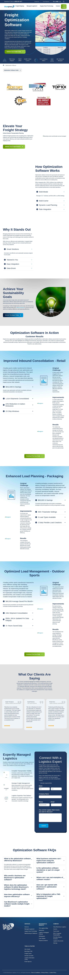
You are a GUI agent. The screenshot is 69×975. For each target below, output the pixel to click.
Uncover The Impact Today (12, 315)
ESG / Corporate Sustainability (57, 934)
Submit (44, 825)
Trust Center (56, 931)
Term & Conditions (35, 972)
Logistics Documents (58, 940)
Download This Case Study (33, 456)
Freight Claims (28, 953)
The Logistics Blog (43, 928)
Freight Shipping (19, 6)
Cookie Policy (53, 972)
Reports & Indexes (43, 940)
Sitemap (55, 943)
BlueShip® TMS (28, 951)
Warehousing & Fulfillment (31, 933)
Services (27, 926)
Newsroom (41, 930)
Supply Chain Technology (46, 6)
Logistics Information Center (29, 958)
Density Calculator (29, 955)
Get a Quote (63, 6)
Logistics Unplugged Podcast (44, 933)
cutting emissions (20, 307)
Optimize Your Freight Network (13, 146)
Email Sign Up (28, 961)
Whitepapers (42, 936)
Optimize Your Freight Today (14, 51)
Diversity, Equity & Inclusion (57, 938)
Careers (58, 6)
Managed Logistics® (32, 6)
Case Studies (42, 938)
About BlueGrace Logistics (59, 926)
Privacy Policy (44, 972)
